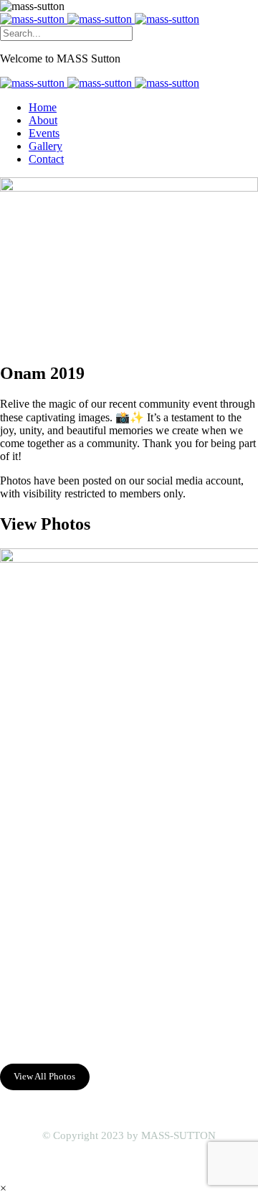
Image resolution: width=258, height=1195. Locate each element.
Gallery (45, 146)
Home (43, 107)
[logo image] (99, 19)
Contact (46, 159)
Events (44, 133)
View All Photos (44, 1076)
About (43, 120)
